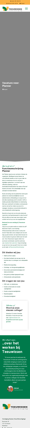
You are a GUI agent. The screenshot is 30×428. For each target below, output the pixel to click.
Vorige (5, 358)
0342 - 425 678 (15, 3)
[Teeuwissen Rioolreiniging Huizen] (12, 9)
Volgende (24, 358)
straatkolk (7, 243)
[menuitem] (15, 1)
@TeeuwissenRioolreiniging (16, 247)
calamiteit (14, 243)
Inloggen (23, 3)
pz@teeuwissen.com (14, 317)
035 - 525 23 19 (18, 1)
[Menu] (26, 9)
